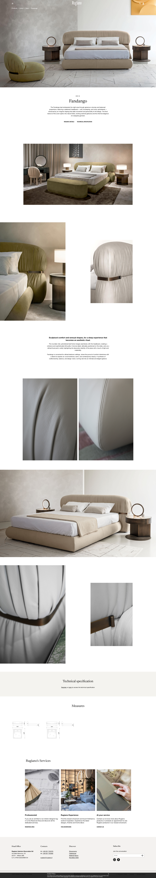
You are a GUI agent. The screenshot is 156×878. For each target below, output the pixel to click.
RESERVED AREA (29, 826)
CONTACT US (100, 826)
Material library (73, 855)
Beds (27, 8)
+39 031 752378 (48, 851)
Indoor (21, 8)
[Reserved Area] (143, 4)
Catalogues (72, 853)
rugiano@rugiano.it (46, 857)
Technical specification (84, 121)
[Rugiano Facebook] (118, 859)
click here (66, 876)
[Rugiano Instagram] (114, 859)
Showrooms (73, 851)
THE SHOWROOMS (66, 826)
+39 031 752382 (48, 853)
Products (14, 8)
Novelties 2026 (74, 857)
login (70, 687)
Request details (69, 121)
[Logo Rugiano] (77, 3)
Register (64, 687)
